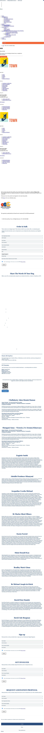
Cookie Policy (4, 90)
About (3, 74)
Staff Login (20, 0)
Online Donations (5, 88)
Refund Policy (5, 86)
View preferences (22, 730)
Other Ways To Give (6, 108)
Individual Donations (6, 106)
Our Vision (6, 17)
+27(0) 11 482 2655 (6, 99)
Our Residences (7, 19)
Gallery (5, 27)
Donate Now (4, 109)
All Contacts (2, 155)
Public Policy (4, 89)
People (3, 24)
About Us (3, 16)
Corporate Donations (6, 107)
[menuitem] (23, 2)
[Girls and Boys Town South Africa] (22, 10)
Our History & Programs (8, 18)
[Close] (43, 0)
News (3, 27)
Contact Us (4, 38)
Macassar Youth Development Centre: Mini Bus (15, 30)
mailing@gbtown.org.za (11, 0)
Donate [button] (2, 731)
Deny (22, 727)
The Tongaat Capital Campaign (12, 32)
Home (3, 15)
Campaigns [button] (6, 33)
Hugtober (8, 33)
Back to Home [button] (3, 56)
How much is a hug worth (11, 34)
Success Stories (7, 20)
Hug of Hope (8, 35)
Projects (3, 76)
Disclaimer (4, 87)
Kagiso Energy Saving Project (11, 31)
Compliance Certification (6, 83)
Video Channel (6, 28)
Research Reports (7, 24)
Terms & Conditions (6, 84)
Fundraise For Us (7, 36)
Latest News (6, 26)
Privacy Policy (5, 85)
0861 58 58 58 (3, 0)
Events (3, 37)
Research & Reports (6, 78)
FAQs (5, 23)
